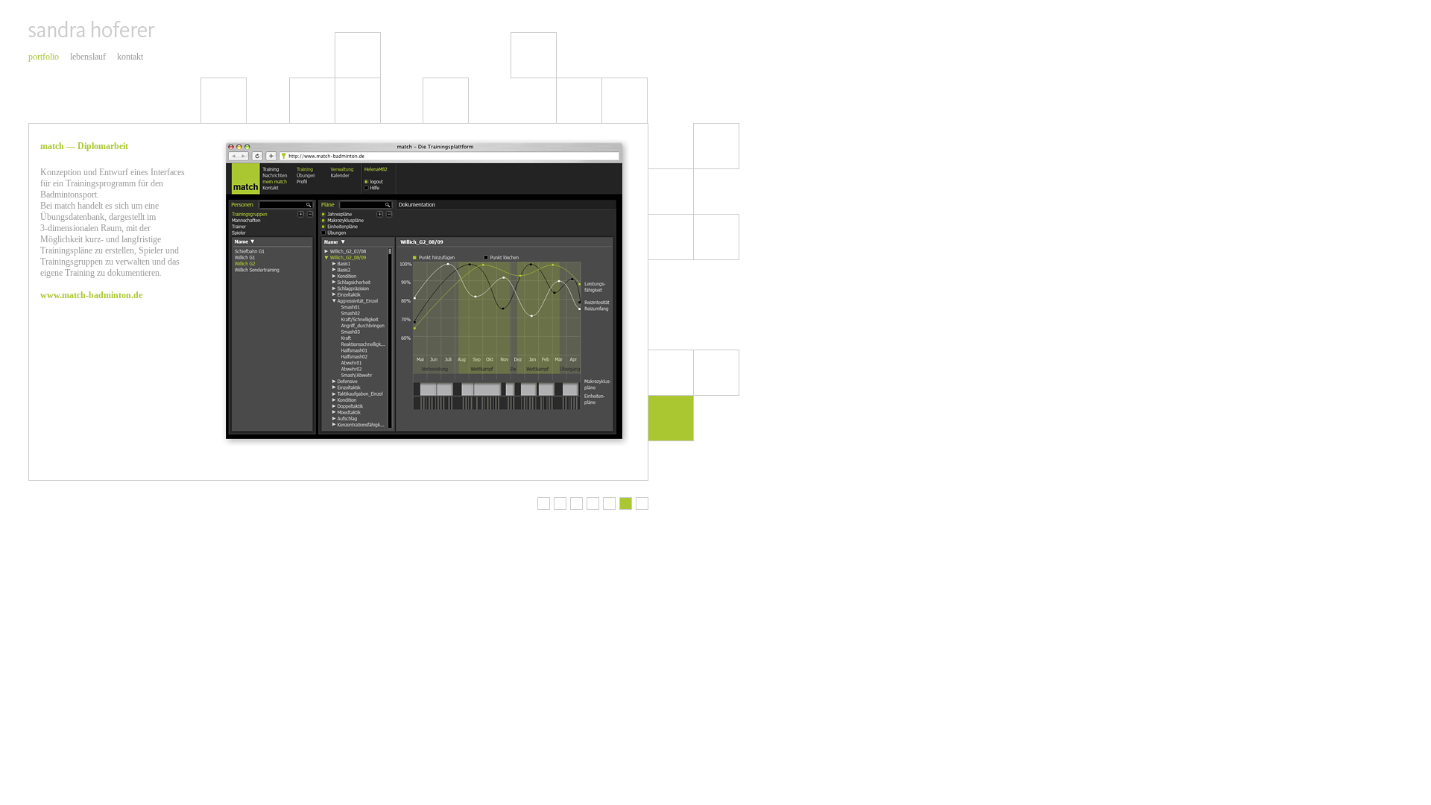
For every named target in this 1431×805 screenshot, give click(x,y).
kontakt (130, 56)
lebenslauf (88, 56)
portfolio (43, 56)
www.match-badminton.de (91, 295)
